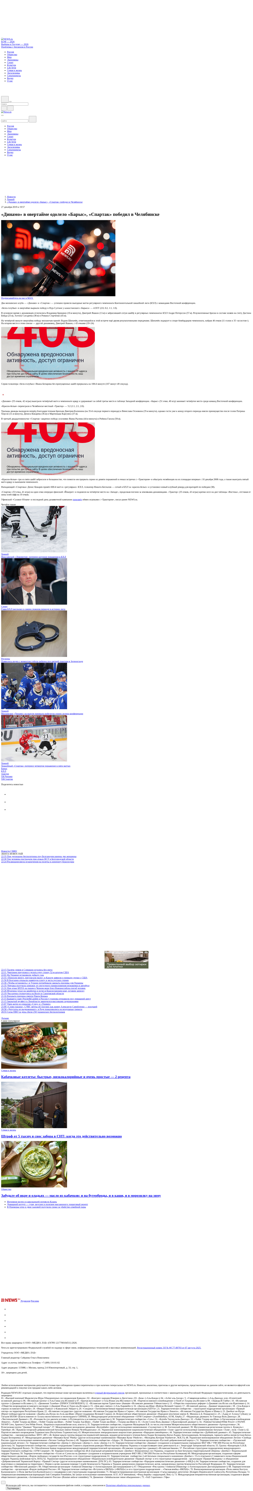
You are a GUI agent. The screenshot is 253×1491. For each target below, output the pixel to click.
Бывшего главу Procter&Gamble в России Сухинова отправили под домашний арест (46, 999)
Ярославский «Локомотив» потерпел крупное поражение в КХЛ (33, 557)
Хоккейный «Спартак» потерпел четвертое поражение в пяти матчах (35, 766)
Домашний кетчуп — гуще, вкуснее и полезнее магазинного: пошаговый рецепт (47, 1204)
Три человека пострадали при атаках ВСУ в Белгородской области (37, 859)
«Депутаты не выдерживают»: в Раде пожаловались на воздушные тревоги (41, 1009)
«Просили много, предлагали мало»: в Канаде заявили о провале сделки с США (44, 977)
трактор (5, 774)
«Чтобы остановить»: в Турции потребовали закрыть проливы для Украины (42, 983)
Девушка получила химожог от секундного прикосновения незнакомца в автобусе (45, 985)
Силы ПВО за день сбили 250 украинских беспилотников (33, 1012)
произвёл (77, 499)
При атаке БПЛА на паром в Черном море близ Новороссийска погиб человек (43, 988)
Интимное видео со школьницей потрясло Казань (32, 1201)
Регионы (5, 658)
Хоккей (5, 554)
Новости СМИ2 (9, 851)
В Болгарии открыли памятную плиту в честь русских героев (35, 980)
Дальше (5, 1018)
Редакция (25, 1301)
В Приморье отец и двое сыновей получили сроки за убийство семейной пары (46, 1207)
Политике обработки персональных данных (128, 1485)
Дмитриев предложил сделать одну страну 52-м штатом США (35, 972)
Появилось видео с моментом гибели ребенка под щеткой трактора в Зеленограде (42, 661)
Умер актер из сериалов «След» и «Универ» (26, 1004)
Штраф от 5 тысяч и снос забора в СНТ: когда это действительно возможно (61, 1136)
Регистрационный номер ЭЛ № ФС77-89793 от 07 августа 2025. (169, 1347)
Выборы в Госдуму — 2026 (14, 44)
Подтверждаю (13, 1488)
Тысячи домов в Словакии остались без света (26, 970)
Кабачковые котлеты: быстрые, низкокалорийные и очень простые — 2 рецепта (65, 1077)
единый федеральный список (109, 1393)
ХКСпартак (7, 779)
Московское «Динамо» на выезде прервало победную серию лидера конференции (42, 713)
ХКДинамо (6, 776)
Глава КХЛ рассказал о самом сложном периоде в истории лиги (33, 609)
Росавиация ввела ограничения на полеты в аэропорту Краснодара (37, 861)
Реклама (35, 1301)
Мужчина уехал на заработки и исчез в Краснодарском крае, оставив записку (42, 991)
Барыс (4, 768)
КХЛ (3, 771)
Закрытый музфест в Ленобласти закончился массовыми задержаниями (39, 1001)
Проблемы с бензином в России (17, 47)
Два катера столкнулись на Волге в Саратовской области (32, 993)
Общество (6, 1189)
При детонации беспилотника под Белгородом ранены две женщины (38, 856)
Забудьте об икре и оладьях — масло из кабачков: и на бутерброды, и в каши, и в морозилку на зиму (81, 1195)
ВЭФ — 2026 (7, 41)
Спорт (4, 606)
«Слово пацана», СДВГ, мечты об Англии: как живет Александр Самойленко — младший (49, 1006)
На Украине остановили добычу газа (22, 975)
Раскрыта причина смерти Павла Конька (24, 996)
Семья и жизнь (8, 1070)
